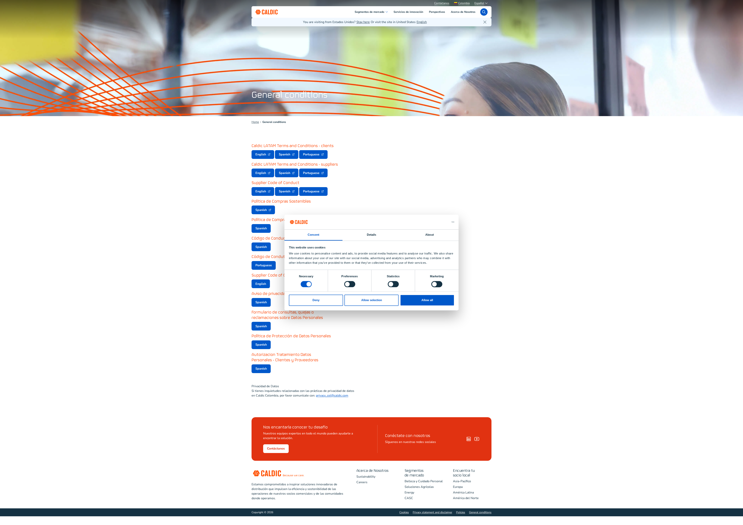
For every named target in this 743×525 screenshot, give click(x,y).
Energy (409, 492)
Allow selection (371, 300)
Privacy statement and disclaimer (432, 512)
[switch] (349, 284)
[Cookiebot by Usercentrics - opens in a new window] (437, 222)
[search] (484, 12)
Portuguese (311, 154)
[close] (485, 22)
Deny (315, 300)
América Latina (463, 492)
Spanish (284, 154)
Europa (458, 487)
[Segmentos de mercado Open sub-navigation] (387, 12)
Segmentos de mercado (414, 473)
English (260, 154)
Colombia (464, 3)
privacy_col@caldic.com (332, 395)
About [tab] (429, 234)
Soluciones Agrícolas (419, 487)
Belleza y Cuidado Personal (424, 481)
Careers (361, 482)
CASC (409, 498)
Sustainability (365, 476)
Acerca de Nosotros (372, 470)
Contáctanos (441, 3)
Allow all (427, 300)
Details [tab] (371, 234)
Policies (460, 512)
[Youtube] (477, 439)
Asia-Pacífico (462, 481)
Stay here (363, 22)
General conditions (480, 512)
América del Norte (466, 498)
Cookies (404, 512)
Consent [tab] (313, 234)
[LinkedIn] (469, 439)
